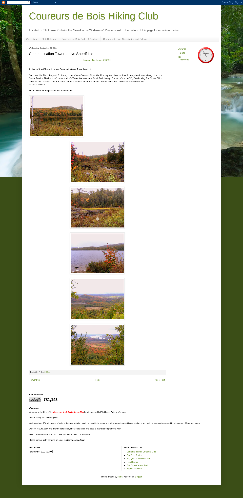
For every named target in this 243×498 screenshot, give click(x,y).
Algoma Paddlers (134, 469)
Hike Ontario (132, 462)
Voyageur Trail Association (138, 458)
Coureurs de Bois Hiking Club (93, 16)
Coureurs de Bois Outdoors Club (141, 452)
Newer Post (35, 380)
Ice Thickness (183, 58)
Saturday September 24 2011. (97, 60)
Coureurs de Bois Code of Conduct (80, 39)
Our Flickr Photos (134, 455)
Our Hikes (31, 39)
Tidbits (181, 52)
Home (98, 380)
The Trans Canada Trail (137, 465)
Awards (182, 49)
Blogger (138, 477)
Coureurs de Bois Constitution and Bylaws (125, 39)
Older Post (160, 380)
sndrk (120, 477)
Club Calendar (49, 39)
